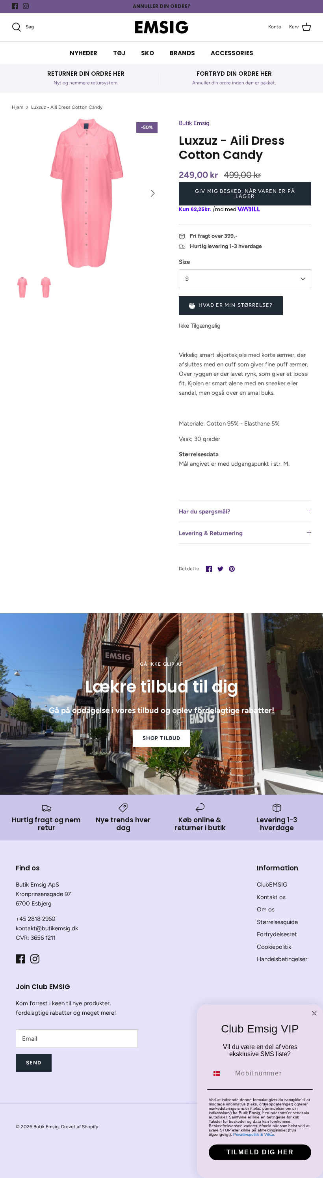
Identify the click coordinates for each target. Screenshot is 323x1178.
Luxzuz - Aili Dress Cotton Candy (66, 107)
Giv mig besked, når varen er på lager (245, 193)
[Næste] (153, 193)
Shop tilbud (161, 738)
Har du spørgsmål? (204, 511)
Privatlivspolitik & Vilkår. (254, 1134)
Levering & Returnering (211, 533)
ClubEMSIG (272, 884)
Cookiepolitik (274, 946)
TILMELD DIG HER (260, 1152)
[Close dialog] (314, 1013)
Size (184, 261)
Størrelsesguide (277, 922)
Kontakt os (271, 897)
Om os (266, 909)
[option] (87, 193)
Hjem (17, 107)
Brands (182, 53)
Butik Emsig (194, 123)
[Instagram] (26, 6)
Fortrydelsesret (277, 934)
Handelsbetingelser (282, 959)
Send (33, 1063)
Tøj (119, 53)
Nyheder (83, 53)
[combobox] (220, 1073)
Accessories (232, 53)
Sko (147, 53)
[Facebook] (15, 6)
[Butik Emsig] (161, 27)
